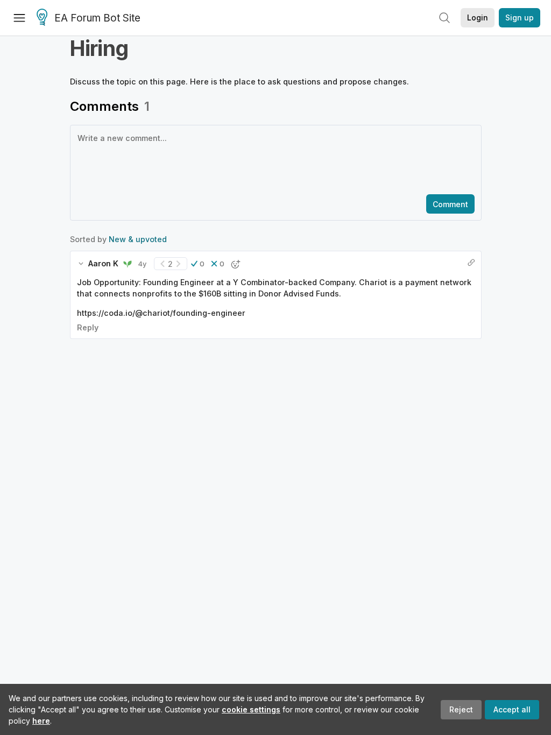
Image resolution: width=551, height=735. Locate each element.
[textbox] (274, 159)
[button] (197, 263)
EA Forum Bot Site (97, 18)
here (41, 720)
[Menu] (19, 18)
